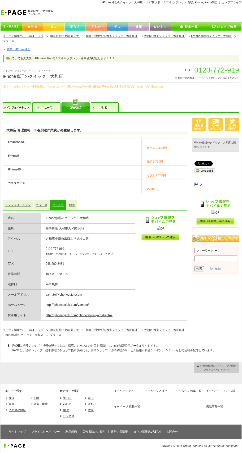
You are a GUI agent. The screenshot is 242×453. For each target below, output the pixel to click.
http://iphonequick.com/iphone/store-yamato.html (79, 315)
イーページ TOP (124, 391)
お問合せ (172, 431)
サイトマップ (17, 431)
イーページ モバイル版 (220, 391)
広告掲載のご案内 (93, 431)
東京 (11, 404)
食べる (67, 398)
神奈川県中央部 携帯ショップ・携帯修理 (112, 36)
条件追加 (215, 268)
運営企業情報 (119, 431)
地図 (72, 205)
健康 (91, 410)
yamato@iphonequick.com (64, 294)
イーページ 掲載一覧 (127, 406)
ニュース (41, 205)
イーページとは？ (156, 391)
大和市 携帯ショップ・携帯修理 (164, 36)
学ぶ (66, 410)
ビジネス (68, 416)
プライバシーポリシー (45, 431)
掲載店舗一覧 (214, 406)
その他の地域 (17, 410)
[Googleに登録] (201, 185)
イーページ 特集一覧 (188, 391)
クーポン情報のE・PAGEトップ (23, 36)
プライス (58, 205)
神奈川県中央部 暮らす (65, 36)
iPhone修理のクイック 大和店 (211, 36)
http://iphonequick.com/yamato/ (67, 305)
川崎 (36, 398)
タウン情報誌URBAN (147, 431)
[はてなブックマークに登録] (196, 185)
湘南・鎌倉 (41, 404)
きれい (92, 404)
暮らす (67, 404)
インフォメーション (18, 205)
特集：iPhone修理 (18, 49)
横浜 (11, 398)
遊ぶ (91, 398)
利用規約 (71, 431)
